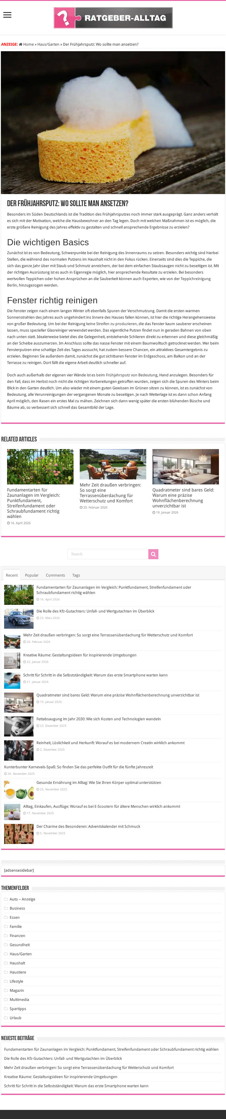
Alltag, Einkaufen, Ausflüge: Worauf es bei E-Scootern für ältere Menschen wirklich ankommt (101, 806)
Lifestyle (16, 981)
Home (28, 44)
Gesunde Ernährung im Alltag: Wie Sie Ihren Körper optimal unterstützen (98, 782)
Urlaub (15, 1018)
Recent (12, 575)
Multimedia (19, 999)
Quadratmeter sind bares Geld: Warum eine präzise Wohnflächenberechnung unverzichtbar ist (183, 498)
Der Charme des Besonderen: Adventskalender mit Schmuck (88, 826)
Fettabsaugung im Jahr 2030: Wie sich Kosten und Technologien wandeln (98, 719)
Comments (55, 575)
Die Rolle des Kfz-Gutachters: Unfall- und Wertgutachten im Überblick (95, 611)
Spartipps (18, 1009)
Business (17, 908)
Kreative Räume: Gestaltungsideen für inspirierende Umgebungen (80, 655)
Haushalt (17, 963)
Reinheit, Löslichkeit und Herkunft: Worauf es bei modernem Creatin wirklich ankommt (110, 743)
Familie (16, 926)
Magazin (17, 990)
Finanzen (17, 935)
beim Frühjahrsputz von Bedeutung (126, 375)
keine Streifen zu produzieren (111, 324)
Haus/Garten (48, 44)
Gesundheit (20, 945)
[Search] (153, 554)
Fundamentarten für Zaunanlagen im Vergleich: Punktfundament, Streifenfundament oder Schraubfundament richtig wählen (33, 503)
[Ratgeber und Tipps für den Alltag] (113, 17)
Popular (32, 575)
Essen (15, 917)
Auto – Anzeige (22, 899)
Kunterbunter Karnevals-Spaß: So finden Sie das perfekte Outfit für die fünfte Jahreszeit (78, 767)
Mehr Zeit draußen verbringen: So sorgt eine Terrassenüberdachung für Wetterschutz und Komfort (110, 493)
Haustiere (18, 972)
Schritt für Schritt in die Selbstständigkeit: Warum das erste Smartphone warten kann (95, 675)
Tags (76, 575)
